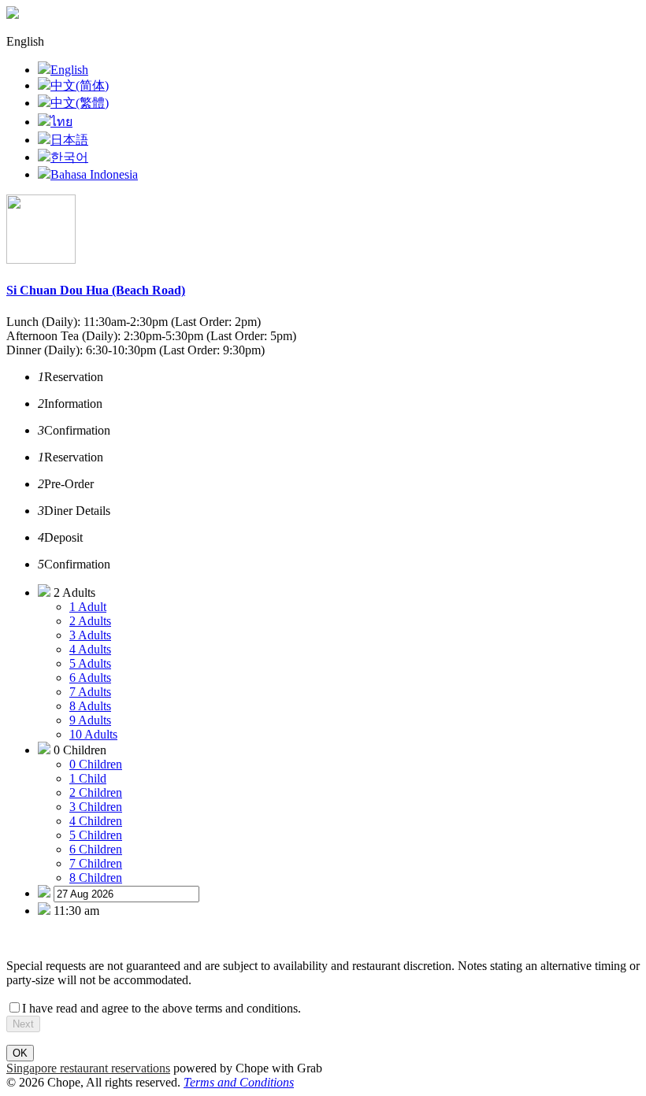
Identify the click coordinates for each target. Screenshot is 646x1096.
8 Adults (90, 706)
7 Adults (90, 691)
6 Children (95, 849)
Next (23, 1024)
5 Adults (90, 663)
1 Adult (87, 606)
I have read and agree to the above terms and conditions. (161, 1008)
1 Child (87, 778)
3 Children (95, 806)
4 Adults (90, 649)
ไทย (61, 121)
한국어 (69, 157)
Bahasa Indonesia (94, 174)
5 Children (95, 835)
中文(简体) (79, 85)
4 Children (95, 821)
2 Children (95, 792)
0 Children (95, 764)
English (69, 69)
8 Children (95, 877)
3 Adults (90, 635)
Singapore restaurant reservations (88, 1068)
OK (20, 1053)
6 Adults (90, 677)
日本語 (69, 139)
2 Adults (90, 621)
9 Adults (90, 720)
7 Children (95, 863)
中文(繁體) (79, 102)
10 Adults (93, 734)
